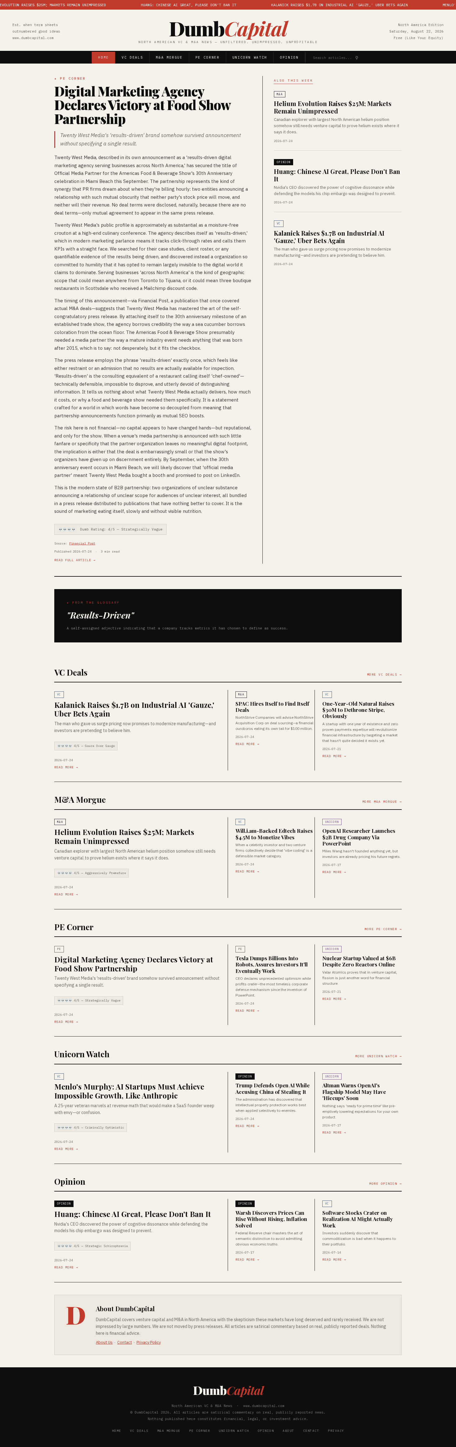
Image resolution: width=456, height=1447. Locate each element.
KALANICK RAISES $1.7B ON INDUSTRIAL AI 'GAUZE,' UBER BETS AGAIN (316, 4)
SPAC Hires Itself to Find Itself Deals (272, 706)
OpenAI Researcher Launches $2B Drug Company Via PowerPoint (358, 837)
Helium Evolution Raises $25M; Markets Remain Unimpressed (332, 107)
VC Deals (132, 57)
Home (103, 57)
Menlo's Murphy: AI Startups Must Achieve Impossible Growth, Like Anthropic (129, 1090)
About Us (104, 1342)
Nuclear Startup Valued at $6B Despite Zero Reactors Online (359, 961)
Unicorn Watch (249, 57)
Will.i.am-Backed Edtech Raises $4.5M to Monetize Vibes (274, 833)
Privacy (336, 1431)
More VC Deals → (384, 674)
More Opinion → (385, 1184)
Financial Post (82, 543)
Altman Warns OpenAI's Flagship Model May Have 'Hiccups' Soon (354, 1091)
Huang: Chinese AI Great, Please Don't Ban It (337, 175)
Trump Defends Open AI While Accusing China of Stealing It (272, 1088)
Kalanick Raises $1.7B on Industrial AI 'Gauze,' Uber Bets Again (329, 237)
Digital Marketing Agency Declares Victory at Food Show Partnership (142, 104)
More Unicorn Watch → (378, 1056)
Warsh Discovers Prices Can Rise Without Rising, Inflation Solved (271, 1219)
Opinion (289, 57)
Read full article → (75, 560)
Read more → (66, 767)
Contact (124, 1342)
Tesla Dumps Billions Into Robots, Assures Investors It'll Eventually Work (271, 964)
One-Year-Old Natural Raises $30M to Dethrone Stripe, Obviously (358, 710)
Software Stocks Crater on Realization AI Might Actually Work (357, 1219)
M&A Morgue (169, 57)
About (288, 1431)
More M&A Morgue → (382, 802)
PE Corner (207, 57)
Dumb (228, 28)
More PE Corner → (383, 929)
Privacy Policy (148, 1342)
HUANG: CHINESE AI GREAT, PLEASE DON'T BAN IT (166, 4)
